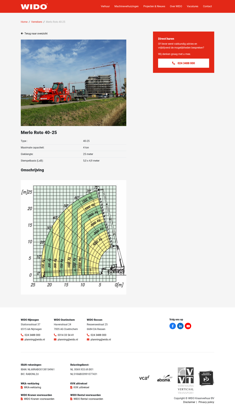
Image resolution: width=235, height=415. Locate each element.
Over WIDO (176, 6)
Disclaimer (189, 402)
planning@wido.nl (35, 339)
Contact (207, 6)
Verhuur (105, 6)
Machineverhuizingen (126, 6)
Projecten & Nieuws (154, 6)
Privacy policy (206, 402)
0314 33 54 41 (66, 335)
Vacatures (192, 6)
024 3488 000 (32, 335)
